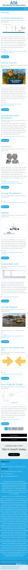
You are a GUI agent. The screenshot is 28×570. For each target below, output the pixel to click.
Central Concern (9, 62)
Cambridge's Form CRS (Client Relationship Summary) (14, 496)
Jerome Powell (10, 105)
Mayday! (5, 212)
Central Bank (4, 51)
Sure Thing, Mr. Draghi (12, 384)
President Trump (5, 337)
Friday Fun (19, 104)
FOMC (15, 104)
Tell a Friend (14, 439)
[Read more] (14, 29)
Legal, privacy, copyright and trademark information (13, 466)
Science (17, 296)
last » (20, 428)
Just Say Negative (9, 307)
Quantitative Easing (5, 183)
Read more (5, 57)
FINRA (2, 490)
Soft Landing (4, 253)
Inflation (25, 51)
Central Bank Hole (9, 263)
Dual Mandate (10, 104)
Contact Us (14, 454)
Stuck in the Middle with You (12, 348)
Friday (16, 181)
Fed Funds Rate (10, 51)
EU (13, 419)
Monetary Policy (5, 52)
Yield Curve (18, 419)
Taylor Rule (11, 52)
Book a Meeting (14, 435)
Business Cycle (4, 202)
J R (14, 419)
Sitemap (3, 464)
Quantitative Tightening (15, 183)
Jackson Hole (4, 105)
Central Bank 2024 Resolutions (10, 116)
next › (14, 428)
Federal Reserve (19, 51)
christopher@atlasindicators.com (11, 476)
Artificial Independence (12, 18)
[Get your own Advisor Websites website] (21, 564)
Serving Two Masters (11, 193)
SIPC (5, 490)
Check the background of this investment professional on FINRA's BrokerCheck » (10, 567)
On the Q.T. (6, 146)
